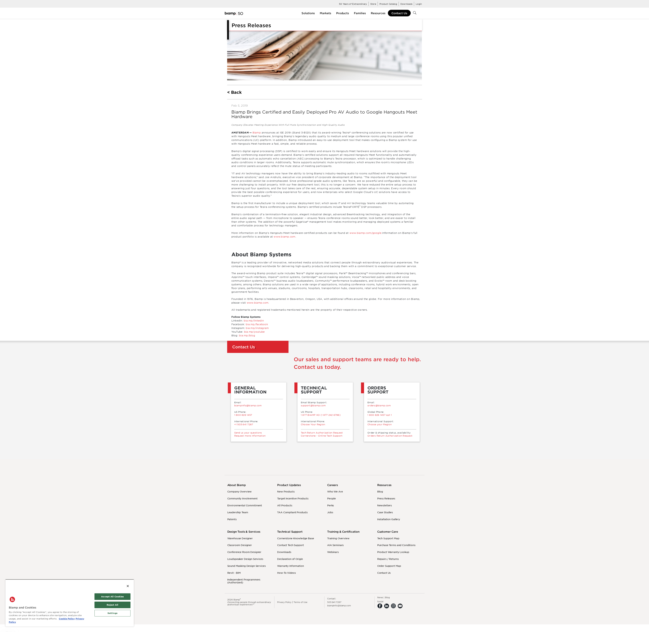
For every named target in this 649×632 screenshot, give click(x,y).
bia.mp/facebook (257, 324)
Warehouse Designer (240, 538)
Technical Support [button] (289, 531)
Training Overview (338, 538)
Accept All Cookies (112, 596)
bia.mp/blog (247, 335)
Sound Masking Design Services (246, 565)
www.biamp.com (284, 236)
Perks (330, 505)
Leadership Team (237, 512)
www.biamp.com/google (365, 232)
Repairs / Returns (388, 558)
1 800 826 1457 (243, 415)
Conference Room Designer (244, 551)
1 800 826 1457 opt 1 (379, 415)
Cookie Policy (67, 618)
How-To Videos (286, 572)
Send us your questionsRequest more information (250, 434)
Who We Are (335, 491)
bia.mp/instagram (257, 328)
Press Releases (386, 498)
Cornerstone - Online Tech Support (322, 435)
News (380, 597)
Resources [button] (384, 485)
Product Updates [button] (289, 485)
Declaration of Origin (290, 558)
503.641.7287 (334, 602)
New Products (285, 491)
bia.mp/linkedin (254, 320)
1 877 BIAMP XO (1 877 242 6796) (321, 415)
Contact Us (399, 13)
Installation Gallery (388, 519)
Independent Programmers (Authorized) (243, 581)
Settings (112, 613)
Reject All (112, 604)
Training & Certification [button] (343, 531)
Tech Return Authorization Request (322, 432)
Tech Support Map (388, 538)
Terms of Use (300, 602)
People (331, 498)
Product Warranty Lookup (393, 551)
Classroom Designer (239, 545)
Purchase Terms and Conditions (396, 545)
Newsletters (384, 505)
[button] (308, 13)
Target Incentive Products (292, 498)
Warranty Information (290, 565)
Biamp (257, 132)
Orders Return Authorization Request (389, 435)
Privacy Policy (284, 602)
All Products (284, 505)
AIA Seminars (335, 545)
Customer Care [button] (387, 531)
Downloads (284, 551)
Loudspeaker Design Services (245, 558)
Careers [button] (332, 485)
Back (236, 92)
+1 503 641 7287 (243, 424)
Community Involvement (242, 498)
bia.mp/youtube (254, 331)
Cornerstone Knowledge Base (295, 538)
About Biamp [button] (236, 485)
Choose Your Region (313, 424)
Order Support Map (389, 565)
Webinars (333, 551)
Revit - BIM (234, 572)
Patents (232, 519)
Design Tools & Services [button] (243, 531)
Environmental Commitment (244, 505)
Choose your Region (379, 424)
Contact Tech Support (290, 545)
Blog (380, 491)
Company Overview (239, 491)
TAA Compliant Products (292, 512)
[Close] (127, 586)
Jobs (330, 512)
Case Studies (385, 512)
